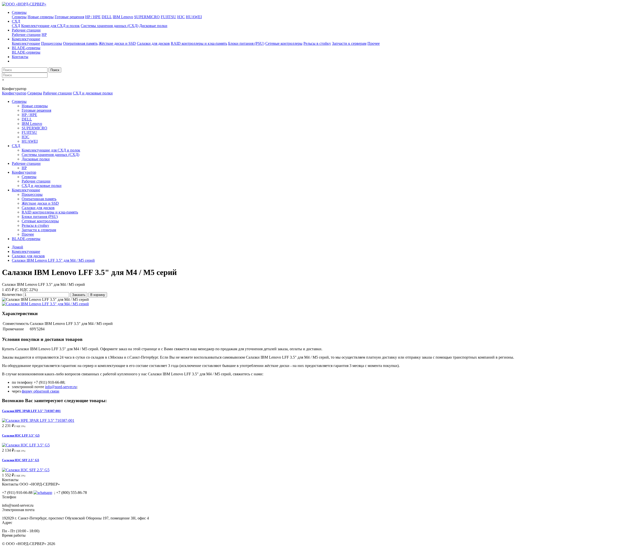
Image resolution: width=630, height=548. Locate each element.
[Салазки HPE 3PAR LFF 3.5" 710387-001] (38, 420)
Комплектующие (26, 39)
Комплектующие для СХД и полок (50, 26)
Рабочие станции (26, 30)
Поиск (54, 70)
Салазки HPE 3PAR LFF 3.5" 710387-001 (31, 411)
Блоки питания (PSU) (246, 43)
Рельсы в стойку (317, 43)
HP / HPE (93, 17)
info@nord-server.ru (61, 387)
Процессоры (51, 43)
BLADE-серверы (26, 48)
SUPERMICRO (147, 17)
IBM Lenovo (123, 17)
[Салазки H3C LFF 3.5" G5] (26, 445)
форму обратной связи (40, 391)
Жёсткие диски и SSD (117, 43)
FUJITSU (168, 17)
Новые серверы (41, 17)
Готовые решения (69, 17)
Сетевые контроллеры (283, 43)
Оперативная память (80, 43)
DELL (107, 17)
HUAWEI (194, 17)
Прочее (373, 43)
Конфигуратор (14, 93)
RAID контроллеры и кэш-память (199, 43)
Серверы (19, 12)
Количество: (12, 294)
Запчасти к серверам (349, 43)
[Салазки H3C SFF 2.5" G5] (25, 470)
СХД (16, 21)
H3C (181, 17)
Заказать (78, 295)
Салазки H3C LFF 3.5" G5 (21, 435)
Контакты (20, 57)
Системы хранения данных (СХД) (109, 26)
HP (44, 34)
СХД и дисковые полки (93, 93)
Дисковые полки (153, 26)
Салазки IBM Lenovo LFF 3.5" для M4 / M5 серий (53, 260)
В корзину (97, 295)
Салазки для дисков (153, 43)
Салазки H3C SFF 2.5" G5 (20, 460)
